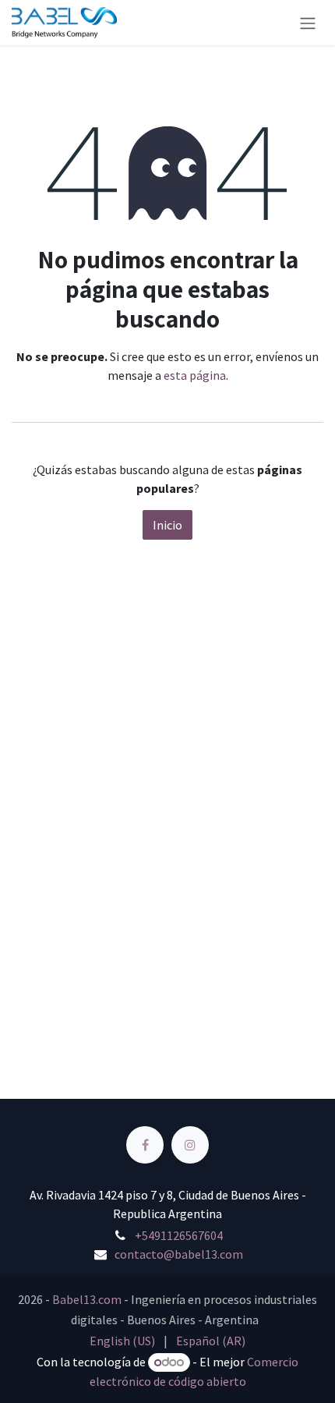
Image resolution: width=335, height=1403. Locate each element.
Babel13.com (87, 1299)
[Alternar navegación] (307, 22)
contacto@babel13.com (179, 1254)
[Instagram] (190, 1145)
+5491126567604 (179, 1235)
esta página (195, 375)
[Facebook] (145, 1145)
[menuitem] (122, 1340)
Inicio (167, 525)
